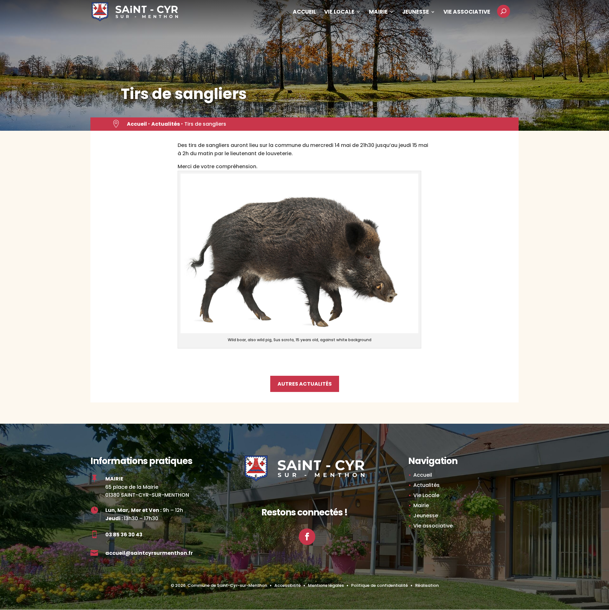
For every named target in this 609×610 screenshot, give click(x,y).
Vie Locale (339, 13)
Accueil (304, 13)
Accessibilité (287, 585)
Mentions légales (326, 585)
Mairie (378, 13)
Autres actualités (305, 384)
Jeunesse (415, 13)
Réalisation (427, 585)
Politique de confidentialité (379, 585)
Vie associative (466, 13)
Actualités (165, 124)
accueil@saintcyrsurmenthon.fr (149, 553)
